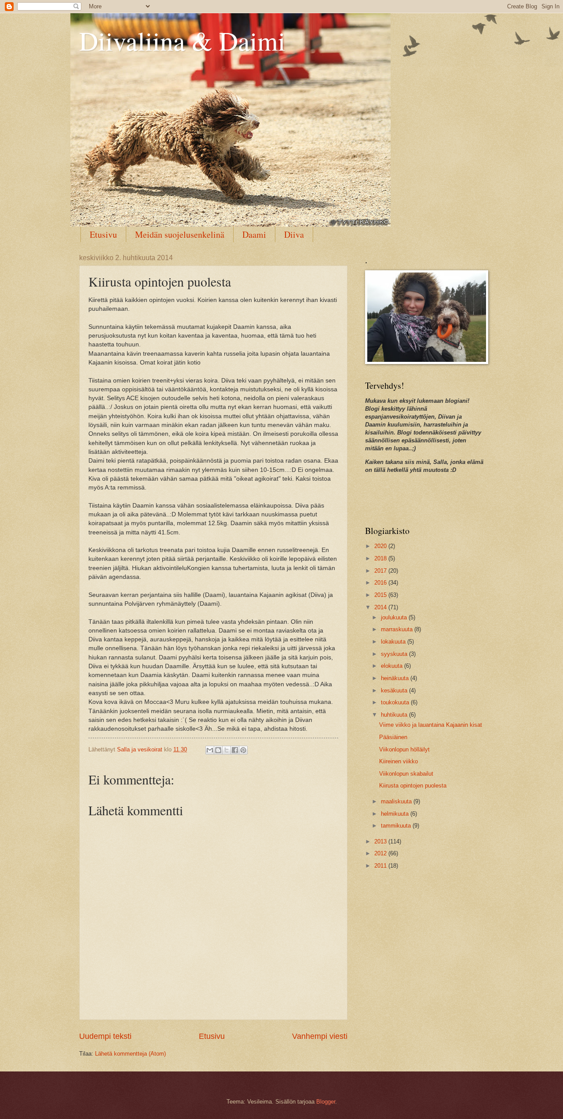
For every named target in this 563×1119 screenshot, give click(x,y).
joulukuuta (395, 617)
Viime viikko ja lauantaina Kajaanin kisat (430, 724)
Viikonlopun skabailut (406, 773)
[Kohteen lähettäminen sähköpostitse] (209, 750)
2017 (381, 570)
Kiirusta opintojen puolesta (412, 785)
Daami (254, 234)
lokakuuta (394, 641)
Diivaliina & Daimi (182, 40)
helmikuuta (395, 813)
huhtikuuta (395, 714)
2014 (381, 607)
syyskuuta (395, 654)
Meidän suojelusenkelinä (179, 234)
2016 (381, 582)
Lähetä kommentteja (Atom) (130, 1053)
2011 (381, 865)
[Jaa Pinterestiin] (243, 750)
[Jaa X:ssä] (226, 750)
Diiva (294, 234)
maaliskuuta (397, 801)
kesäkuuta (395, 690)
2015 (381, 595)
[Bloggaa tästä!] (218, 750)
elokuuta (392, 666)
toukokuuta (396, 702)
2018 (381, 558)
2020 (381, 546)
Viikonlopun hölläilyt (404, 749)
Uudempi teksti (105, 1036)
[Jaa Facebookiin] (234, 750)
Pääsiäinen (393, 737)
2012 (381, 853)
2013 (381, 841)
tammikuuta (397, 825)
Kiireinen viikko (398, 761)
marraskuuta (397, 629)
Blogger (325, 1101)
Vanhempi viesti (319, 1036)
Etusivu (103, 234)
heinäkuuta (395, 678)
